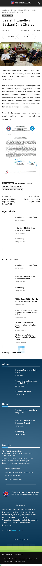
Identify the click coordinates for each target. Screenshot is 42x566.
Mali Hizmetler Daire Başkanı (12, 189)
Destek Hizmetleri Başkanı (23, 183)
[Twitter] (26, 546)
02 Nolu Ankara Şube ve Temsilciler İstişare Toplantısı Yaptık (26, 337)
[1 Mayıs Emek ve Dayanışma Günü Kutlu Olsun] (8, 384)
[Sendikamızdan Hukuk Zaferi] (8, 220)
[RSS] (21, 546)
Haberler (14, 10)
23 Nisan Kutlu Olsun (23, 392)
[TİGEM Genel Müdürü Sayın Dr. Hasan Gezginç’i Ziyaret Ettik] (8, 302)
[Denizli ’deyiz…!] (8, 242)
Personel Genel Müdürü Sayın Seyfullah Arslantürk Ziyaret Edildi (26, 312)
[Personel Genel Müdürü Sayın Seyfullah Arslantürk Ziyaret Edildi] (8, 313)
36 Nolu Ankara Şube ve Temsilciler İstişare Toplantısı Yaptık (26, 325)
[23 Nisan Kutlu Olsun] (8, 394)
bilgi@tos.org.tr (17, 530)
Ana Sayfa (5, 10)
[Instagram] (15, 546)
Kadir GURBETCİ (16, 186)
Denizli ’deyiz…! (21, 239)
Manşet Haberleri (24, 10)
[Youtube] (32, 546)
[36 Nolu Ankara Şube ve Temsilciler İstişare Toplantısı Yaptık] (8, 325)
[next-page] (7, 249)
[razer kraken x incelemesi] (21, 565)
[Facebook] (9, 546)
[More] (33, 36)
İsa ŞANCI (6, 186)
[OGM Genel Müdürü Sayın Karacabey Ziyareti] (8, 231)
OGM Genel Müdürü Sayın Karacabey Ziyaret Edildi (9, 201)
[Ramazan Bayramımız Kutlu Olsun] (8, 373)
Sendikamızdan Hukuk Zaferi (26, 217)
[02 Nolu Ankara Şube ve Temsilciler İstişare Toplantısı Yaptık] (8, 338)
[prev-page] (3, 249)
